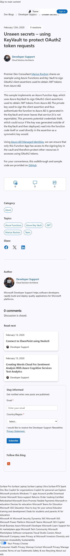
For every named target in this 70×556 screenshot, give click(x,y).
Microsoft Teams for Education (47, 504)
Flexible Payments (46, 500)
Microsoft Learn (50, 525)
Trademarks (26, 550)
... (58, 14)
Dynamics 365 (38, 518)
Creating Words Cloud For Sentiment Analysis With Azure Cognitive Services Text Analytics (29, 368)
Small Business (7, 525)
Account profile (45, 493)
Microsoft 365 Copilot (54, 522)
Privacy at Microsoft (36, 536)
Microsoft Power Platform (12, 522)
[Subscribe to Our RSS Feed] (9, 464)
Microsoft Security (22, 518)
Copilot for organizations (21, 489)
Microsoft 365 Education (12, 507)
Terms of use (14, 550)
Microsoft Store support (19, 497)
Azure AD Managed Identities (27, 141)
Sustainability (28, 539)
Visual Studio (39, 532)
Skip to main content (10, 1)
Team (27, 232)
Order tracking (47, 497)
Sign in (62, 11)
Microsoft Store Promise (24, 500)
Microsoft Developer (31, 525)
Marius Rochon (40, 74)
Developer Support (27, 14)
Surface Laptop (19, 486)
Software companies (23, 532)
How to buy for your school (38, 507)
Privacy (57, 547)
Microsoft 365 (53, 518)
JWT (49, 225)
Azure (8, 209)
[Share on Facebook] (6, 248)
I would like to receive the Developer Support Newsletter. (35, 429)
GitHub (32, 165)
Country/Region (15, 414)
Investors (51, 536)
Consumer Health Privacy (12, 547)
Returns (35, 497)
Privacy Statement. (16, 431)
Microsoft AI (6, 518)
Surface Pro (5, 486)
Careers (50, 532)
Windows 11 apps (28, 493)
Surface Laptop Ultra (37, 486)
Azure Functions (13, 225)
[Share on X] (14, 248)
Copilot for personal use (46, 489)
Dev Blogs (9, 14)
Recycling (50, 550)
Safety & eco (39, 550)
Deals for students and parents (41, 511)
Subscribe (13, 440)
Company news (17, 536)
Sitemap (30, 547)
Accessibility (15, 539)
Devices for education (21, 504)
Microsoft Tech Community (34, 529)
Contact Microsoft (43, 547)
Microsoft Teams (34, 522)
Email (10, 400)
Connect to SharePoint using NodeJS (27, 341)
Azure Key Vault (34, 225)
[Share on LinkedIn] (23, 248)
